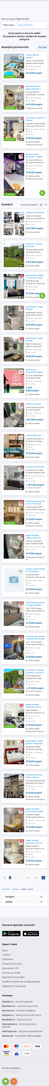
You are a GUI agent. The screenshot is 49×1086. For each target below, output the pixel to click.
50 (46, 204)
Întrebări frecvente (12, 963)
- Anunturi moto (17, 1019)
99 (28, 878)
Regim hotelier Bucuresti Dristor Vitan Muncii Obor (34, 706)
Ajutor (5, 950)
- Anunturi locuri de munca (21, 1015)
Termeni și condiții (11, 972)
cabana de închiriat (35, 212)
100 (35, 878)
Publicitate (7, 959)
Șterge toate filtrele (25, 25)
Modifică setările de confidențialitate (21, 981)
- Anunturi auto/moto (20, 1006)
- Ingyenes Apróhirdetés (22, 1031)
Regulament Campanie (14, 986)
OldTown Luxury (33, 404)
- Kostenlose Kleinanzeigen (21, 1035)
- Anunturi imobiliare (19, 1010)
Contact (6, 954)
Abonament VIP (10, 968)
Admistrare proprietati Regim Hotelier (34, 372)
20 (41, 204)
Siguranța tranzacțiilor (13, 977)
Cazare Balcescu (33, 435)
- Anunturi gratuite (17, 1001)
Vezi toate (42, 47)
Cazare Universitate (35, 467)
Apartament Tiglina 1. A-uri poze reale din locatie (35, 277)
